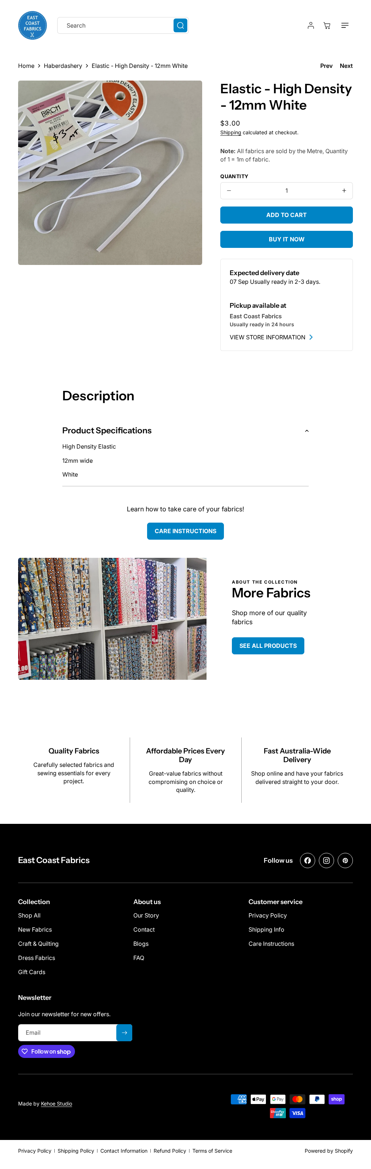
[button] (345, 25)
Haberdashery (63, 65)
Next (346, 65)
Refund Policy (170, 1151)
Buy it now (287, 239)
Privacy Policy (34, 1151)
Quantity (234, 176)
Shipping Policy (76, 1151)
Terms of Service (212, 1151)
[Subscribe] (124, 1032)
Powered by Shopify (329, 1151)
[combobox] (123, 25)
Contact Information (123, 1151)
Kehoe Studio (56, 1103)
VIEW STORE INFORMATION (267, 337)
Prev (326, 65)
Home (26, 65)
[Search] (180, 25)
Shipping (230, 132)
